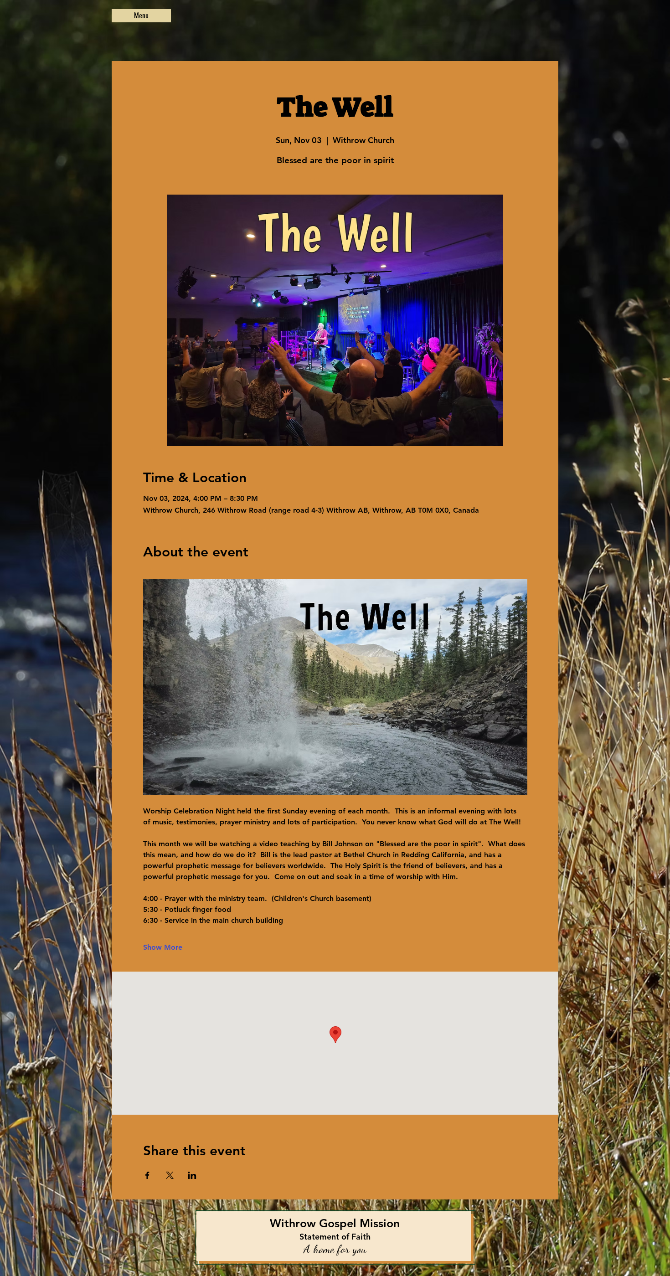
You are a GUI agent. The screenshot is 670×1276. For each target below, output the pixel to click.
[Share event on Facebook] (147, 1175)
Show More (162, 947)
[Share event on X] (169, 1175)
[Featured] (335, 1237)
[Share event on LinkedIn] (192, 1175)
